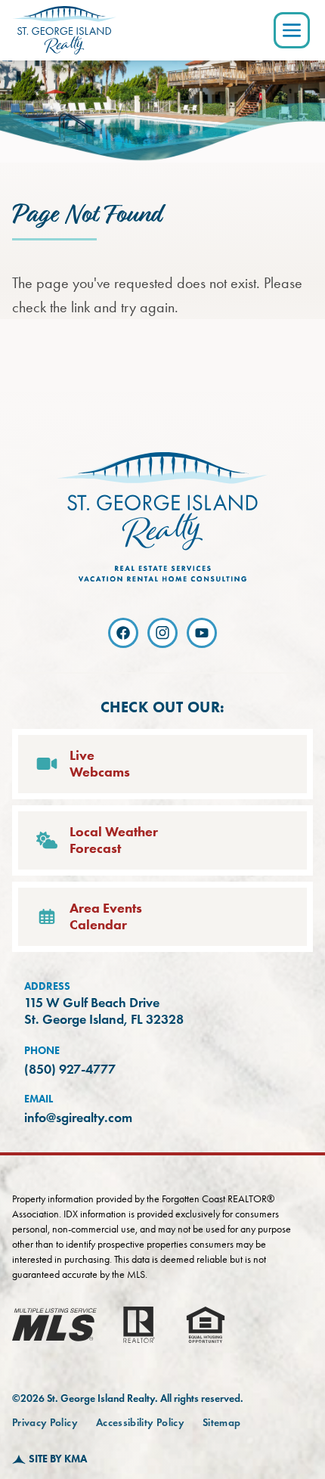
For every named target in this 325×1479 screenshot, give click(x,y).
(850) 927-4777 (70, 1069)
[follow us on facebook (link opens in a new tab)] (123, 633)
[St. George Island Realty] (64, 30)
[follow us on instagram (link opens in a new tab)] (162, 633)
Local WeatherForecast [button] (114, 840)
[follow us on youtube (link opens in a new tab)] (202, 633)
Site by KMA (58, 1459)
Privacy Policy (45, 1422)
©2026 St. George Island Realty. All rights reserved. (127, 1398)
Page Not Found (86, 215)
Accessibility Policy (140, 1422)
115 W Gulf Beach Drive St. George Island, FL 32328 (104, 1011)
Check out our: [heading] (163, 707)
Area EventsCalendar (106, 917)
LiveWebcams (100, 764)
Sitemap (221, 1422)
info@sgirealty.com (78, 1117)
